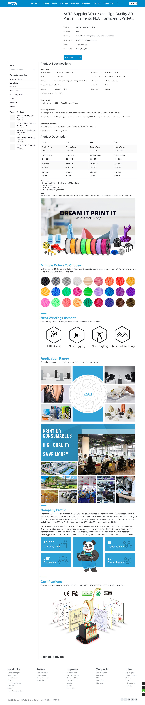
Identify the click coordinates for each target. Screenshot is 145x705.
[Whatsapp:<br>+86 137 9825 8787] (135, 699)
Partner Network (131, 675)
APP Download (101, 673)
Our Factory (71, 680)
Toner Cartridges (16, 79)
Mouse (12, 106)
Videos (69, 686)
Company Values (72, 678)
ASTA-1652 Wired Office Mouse (26, 146)
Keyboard (13, 102)
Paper (12, 99)
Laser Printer (14, 83)
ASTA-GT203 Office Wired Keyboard (26, 117)
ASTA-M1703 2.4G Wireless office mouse (26, 139)
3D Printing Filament (17, 95)
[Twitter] (125, 699)
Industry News (42, 675)
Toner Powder (15, 91)
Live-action (70, 688)
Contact (128, 678)
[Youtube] (132, 699)
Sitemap (128, 686)
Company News (42, 673)
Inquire (132, 3)
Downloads (100, 675)
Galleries (70, 683)
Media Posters (42, 680)
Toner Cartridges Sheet (16, 691)
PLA (77, 31)
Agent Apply (130, 673)
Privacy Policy (131, 683)
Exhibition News (42, 678)
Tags (127, 680)
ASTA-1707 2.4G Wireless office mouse (26, 131)
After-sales (100, 683)
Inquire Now (69, 57)
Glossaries (100, 680)
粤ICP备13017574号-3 (53, 700)
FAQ (97, 678)
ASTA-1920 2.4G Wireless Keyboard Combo (26, 124)
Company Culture (73, 675)
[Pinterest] (128, 699)
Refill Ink (13, 87)
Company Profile (72, 673)
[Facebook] (122, 699)
